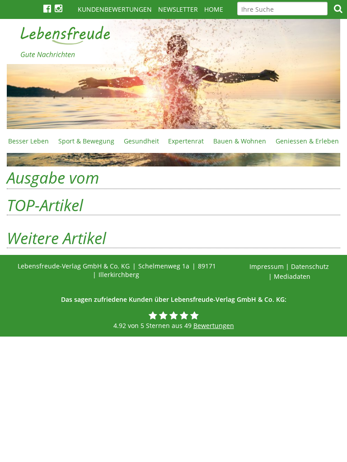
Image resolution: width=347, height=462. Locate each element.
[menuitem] (29, 141)
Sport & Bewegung (86, 141)
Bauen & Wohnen (239, 141)
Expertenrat (186, 141)
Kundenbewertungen (115, 9)
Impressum (266, 266)
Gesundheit (141, 141)
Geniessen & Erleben (307, 141)
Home (213, 9)
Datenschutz (310, 266)
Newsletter (178, 9)
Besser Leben (28, 141)
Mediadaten (292, 276)
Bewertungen (213, 325)
